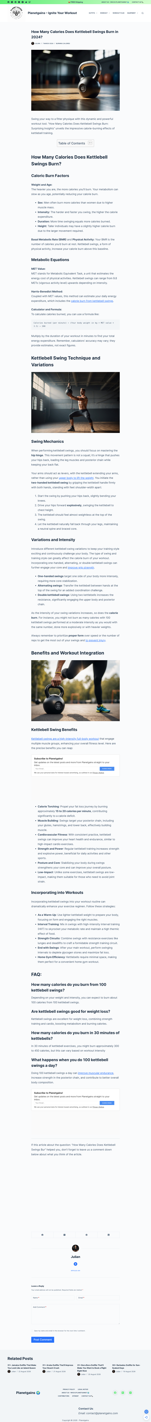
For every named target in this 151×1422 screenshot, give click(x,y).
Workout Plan (118, 13)
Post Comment (43, 1339)
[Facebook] (8, 2)
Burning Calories (63, 43)
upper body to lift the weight (76, 477)
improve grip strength (81, 567)
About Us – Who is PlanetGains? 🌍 (115, 2)
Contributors (63, 1396)
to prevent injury (95, 640)
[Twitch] (30, 2)
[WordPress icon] (75, 1264)
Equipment (131, 13)
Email (81, 1298)
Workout (104, 13)
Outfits (92, 13)
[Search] (142, 13)
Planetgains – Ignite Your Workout (52, 13)
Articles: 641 (75, 1270)
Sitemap (75, 1396)
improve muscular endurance (95, 1073)
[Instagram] (19, 2)
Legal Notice (83, 1389)
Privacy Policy (69, 1389)
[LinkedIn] (109, 1235)
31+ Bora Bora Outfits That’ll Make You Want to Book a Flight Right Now (91, 1368)
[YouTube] (22, 2)
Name (36, 1298)
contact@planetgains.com (102, 1413)
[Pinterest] (15, 2)
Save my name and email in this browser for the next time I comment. (59, 1331)
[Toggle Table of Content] (89, 143)
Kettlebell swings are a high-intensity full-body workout (65, 738)
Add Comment (39, 1307)
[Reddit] (26, 2)
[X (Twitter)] (12, 2)
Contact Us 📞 (137, 2)
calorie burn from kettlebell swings (92, 300)
